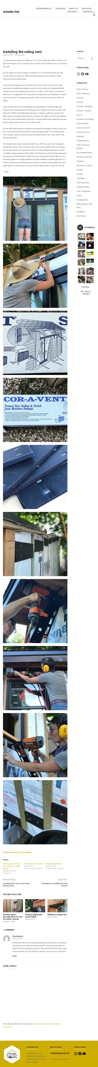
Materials (80, 136)
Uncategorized (82, 200)
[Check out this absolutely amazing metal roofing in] (90, 262)
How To (79, 115)
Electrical (80, 98)
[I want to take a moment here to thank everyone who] (81, 236)
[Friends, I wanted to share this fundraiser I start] (90, 253)
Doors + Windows (83, 93)
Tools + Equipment (84, 191)
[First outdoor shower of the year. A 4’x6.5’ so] (90, 236)
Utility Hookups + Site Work (84, 205)
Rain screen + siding (84, 165)
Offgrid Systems (83, 141)
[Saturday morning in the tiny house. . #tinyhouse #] (81, 262)
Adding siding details (53, 864)
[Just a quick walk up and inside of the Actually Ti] (90, 271)
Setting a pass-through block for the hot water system (11, 866)
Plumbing (80, 161)
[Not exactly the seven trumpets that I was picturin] (81, 245)
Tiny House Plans (83, 187)
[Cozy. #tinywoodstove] (90, 245)
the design (60, 9)
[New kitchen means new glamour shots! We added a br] (90, 279)
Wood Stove (81, 216)
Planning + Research (84, 157)
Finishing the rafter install (33, 864)
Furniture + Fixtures (84, 111)
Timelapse (81, 178)
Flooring (80, 102)
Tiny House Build (83, 183)
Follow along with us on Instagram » (18, 852)
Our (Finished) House (84, 153)
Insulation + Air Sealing (85, 119)
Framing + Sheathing (84, 106)
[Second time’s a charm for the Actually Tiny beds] (81, 271)
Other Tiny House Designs (83, 146)
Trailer (79, 195)
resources (88, 12)
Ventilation (81, 212)
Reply (15, 956)
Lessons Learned (83, 128)
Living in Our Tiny (83, 132)
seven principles (43, 9)
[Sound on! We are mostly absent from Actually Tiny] (81, 253)
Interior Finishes (82, 123)
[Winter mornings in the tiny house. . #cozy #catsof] (81, 279)
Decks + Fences (82, 89)
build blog (86, 9)
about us (73, 9)
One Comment (20, 55)
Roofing (79, 170)
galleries (72, 12)
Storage (80, 174)
